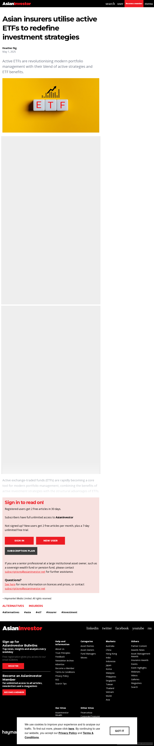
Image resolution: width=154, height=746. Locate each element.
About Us (59, 649)
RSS (57, 679)
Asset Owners (87, 649)
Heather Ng (9, 48)
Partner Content (139, 646)
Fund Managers (88, 653)
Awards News (138, 649)
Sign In (19, 540)
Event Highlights (139, 667)
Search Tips (61, 683)
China (108, 649)
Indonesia (110, 661)
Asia (108, 699)
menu (149, 4)
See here (10, 584)
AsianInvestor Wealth (62, 714)
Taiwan (109, 684)
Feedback (60, 656)
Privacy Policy (62, 675)
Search (134, 687)
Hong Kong (111, 653)
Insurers (36, 606)
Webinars (135, 671)
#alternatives (10, 612)
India (108, 657)
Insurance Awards (139, 660)
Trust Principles (62, 652)
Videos (134, 675)
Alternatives (13, 606)
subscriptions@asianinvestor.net (25, 571)
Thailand (110, 688)
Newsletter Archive (64, 660)
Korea (109, 669)
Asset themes (87, 646)
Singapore (111, 680)
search (110, 4)
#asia (27, 612)
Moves (84, 657)
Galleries (135, 679)
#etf (38, 612)
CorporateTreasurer (90, 716)
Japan (108, 665)
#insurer (51, 612)
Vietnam (110, 692)
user (120, 4)
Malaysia (110, 672)
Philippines (111, 676)
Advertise (59, 664)
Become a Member (64, 668)
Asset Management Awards (140, 655)
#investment (69, 612)
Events (134, 664)
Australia (110, 646)
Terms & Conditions (65, 672)
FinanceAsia (86, 712)
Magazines (136, 683)
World (109, 695)
